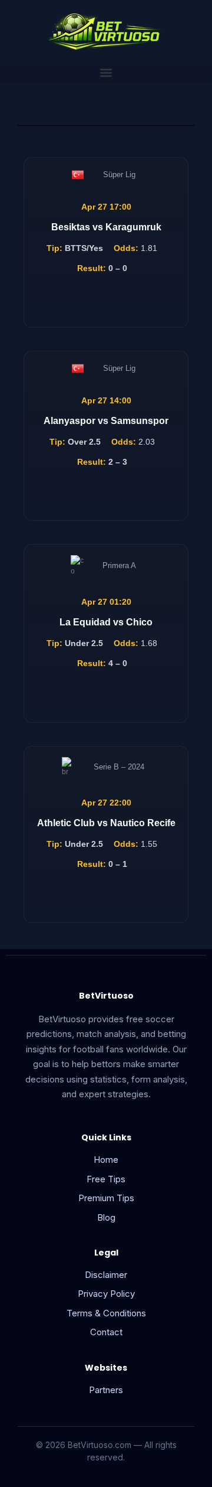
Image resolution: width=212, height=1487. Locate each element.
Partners (106, 1389)
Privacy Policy (106, 1293)
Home (106, 1159)
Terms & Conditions (106, 1313)
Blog (106, 1217)
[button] (106, 72)
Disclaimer (106, 1274)
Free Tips (106, 1179)
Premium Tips (106, 1198)
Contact (106, 1332)
